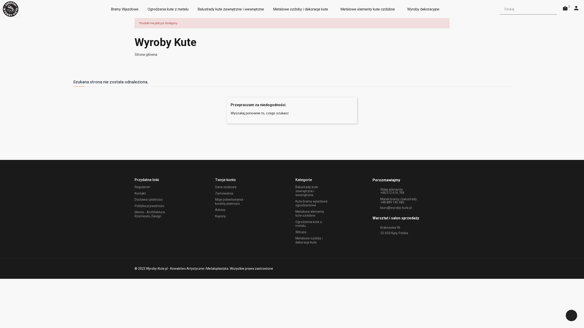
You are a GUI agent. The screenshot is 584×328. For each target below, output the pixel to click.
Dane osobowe (226, 187)
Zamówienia (224, 193)
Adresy (220, 210)
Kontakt (140, 193)
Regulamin (142, 187)
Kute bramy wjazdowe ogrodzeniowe (311, 203)
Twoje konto (225, 180)
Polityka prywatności (149, 206)
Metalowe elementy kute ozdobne (309, 214)
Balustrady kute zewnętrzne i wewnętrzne (306, 191)
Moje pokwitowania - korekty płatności (230, 201)
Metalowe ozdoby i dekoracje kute (309, 240)
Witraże (300, 232)
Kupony (220, 216)
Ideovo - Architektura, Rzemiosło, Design (150, 214)
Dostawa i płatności (149, 199)
